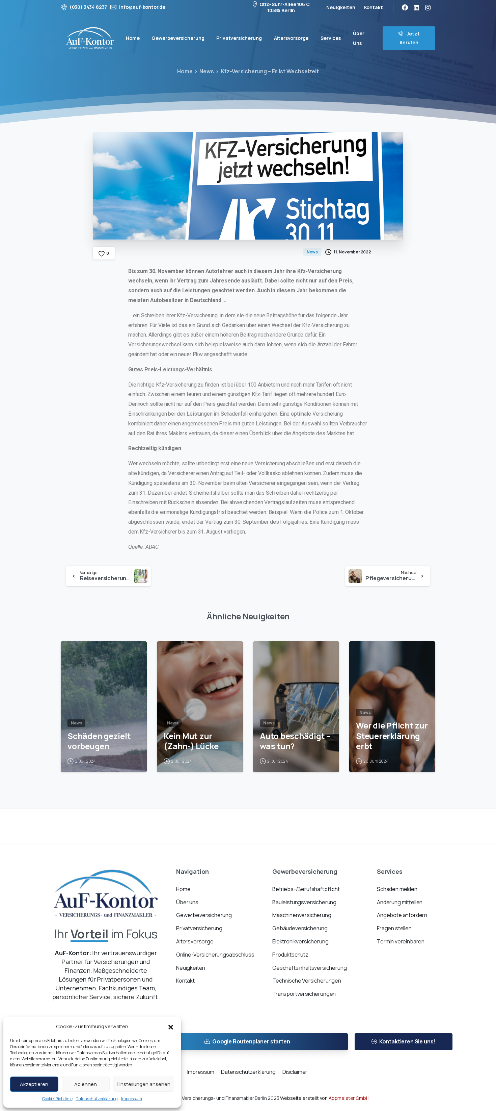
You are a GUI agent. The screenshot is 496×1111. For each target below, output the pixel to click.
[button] (170, 1026)
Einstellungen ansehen (143, 1084)
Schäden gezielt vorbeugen (99, 741)
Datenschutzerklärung (97, 1099)
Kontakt (373, 7)
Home (184, 71)
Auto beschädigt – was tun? (295, 741)
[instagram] (428, 7)
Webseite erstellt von (324, 1098)
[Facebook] (405, 7)
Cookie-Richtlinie (57, 1099)
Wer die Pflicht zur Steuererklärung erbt (392, 735)
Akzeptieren (34, 1084)
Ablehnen (85, 1084)
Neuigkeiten (340, 7)
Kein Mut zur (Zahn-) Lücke (191, 741)
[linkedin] (416, 7)
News (206, 71)
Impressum (131, 1099)
